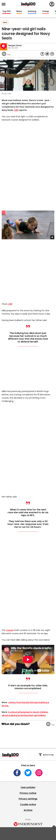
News (19, 11)
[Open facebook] (17, 772)
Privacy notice (28, 793)
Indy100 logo (28, 4)
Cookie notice (28, 804)
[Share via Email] (52, 54)
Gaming (32, 11)
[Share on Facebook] (42, 54)
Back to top (48, 755)
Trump (45, 11)
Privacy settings (28, 798)
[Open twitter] (28, 772)
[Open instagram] (39, 772)
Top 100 (6, 11)
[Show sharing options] (52, 237)
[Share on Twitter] (47, 54)
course (9, 630)
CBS (16, 110)
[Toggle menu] (4, 4)
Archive (28, 810)
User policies (28, 787)
